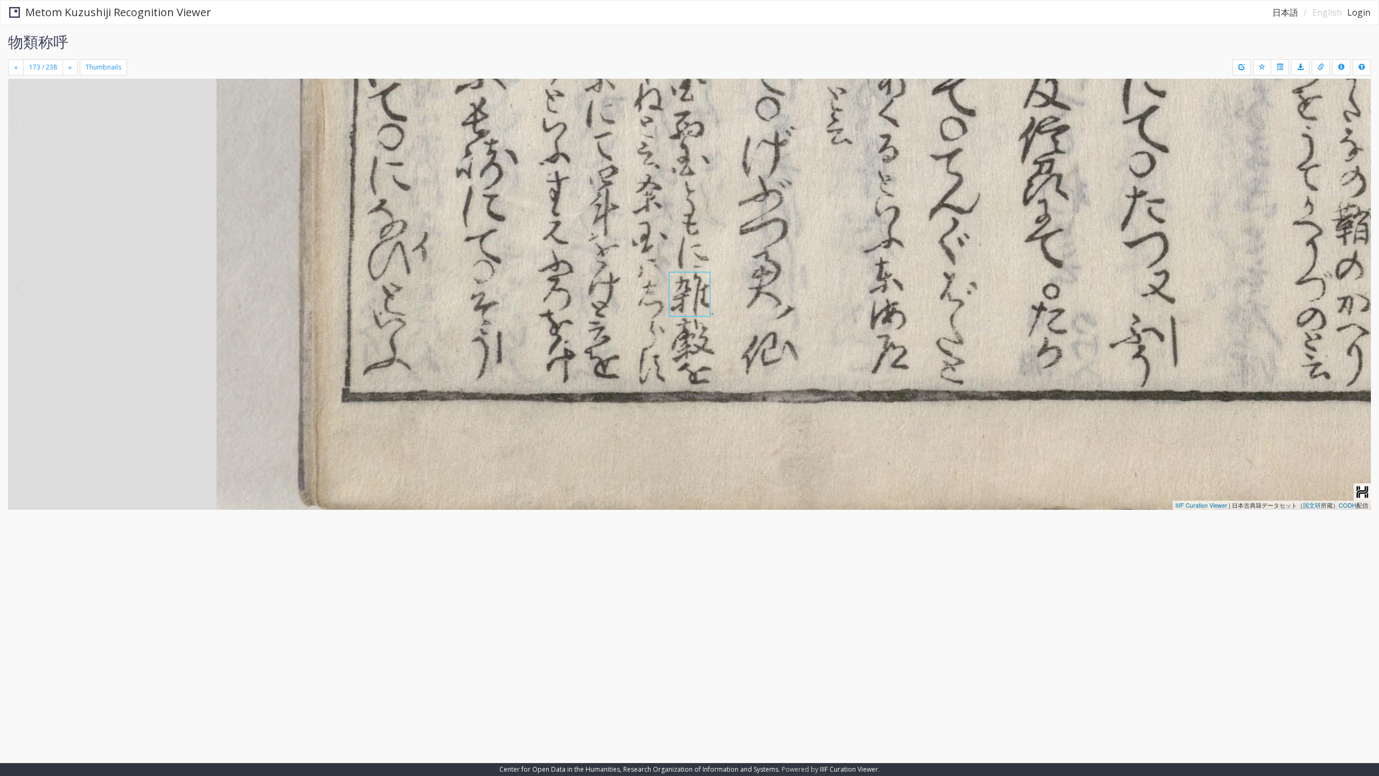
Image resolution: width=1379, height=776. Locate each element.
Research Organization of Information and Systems (700, 769)
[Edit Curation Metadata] (1241, 67)
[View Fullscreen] (20, 124)
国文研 (1312, 505)
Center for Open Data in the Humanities (559, 769)
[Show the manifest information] (1341, 67)
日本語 (1285, 12)
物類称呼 (38, 41)
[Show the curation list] (1280, 67)
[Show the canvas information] (1321, 67)
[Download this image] (1300, 67)
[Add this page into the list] (1262, 67)
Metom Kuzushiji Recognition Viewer (118, 12)
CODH (1347, 505)
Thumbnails (103, 67)
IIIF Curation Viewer (1201, 505)
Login (1358, 12)
